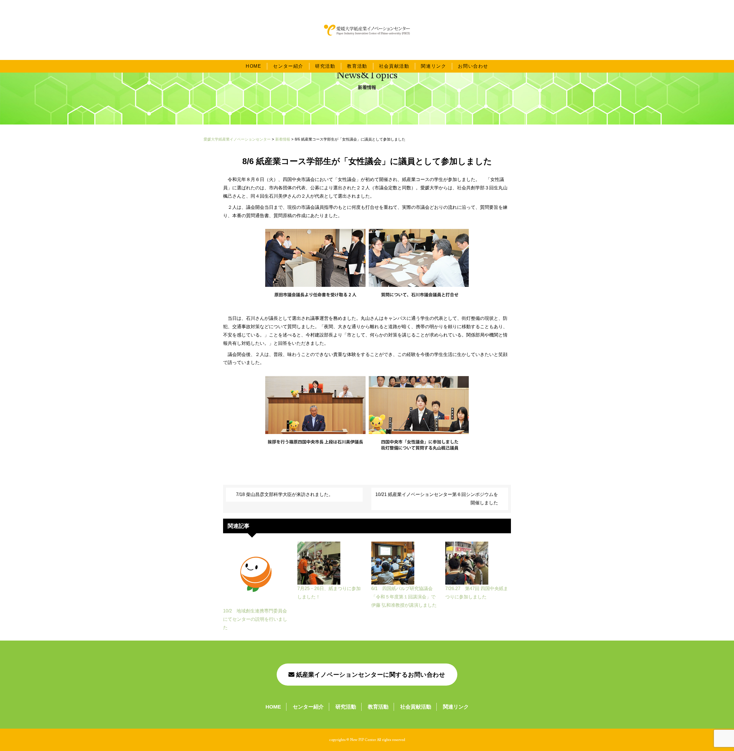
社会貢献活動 (394, 66)
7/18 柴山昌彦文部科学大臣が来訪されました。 (284, 494)
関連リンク (433, 66)
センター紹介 (288, 66)
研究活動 (325, 66)
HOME (253, 66)
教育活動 (357, 66)
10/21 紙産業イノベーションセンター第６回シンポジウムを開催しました (436, 498)
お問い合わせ (473, 66)
